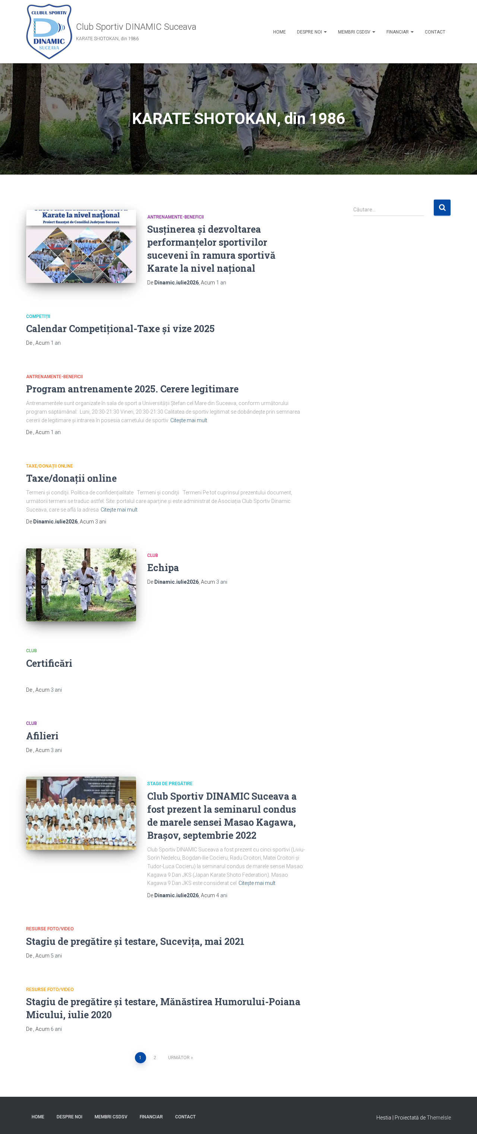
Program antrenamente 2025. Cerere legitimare (132, 389)
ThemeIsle (439, 1118)
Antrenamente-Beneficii (175, 217)
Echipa (163, 567)
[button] (325, 32)
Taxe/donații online (49, 466)
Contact (435, 32)
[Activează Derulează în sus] (462, 1119)
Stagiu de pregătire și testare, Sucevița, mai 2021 (135, 941)
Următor (179, 1057)
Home (279, 32)
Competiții (38, 316)
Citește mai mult (188, 420)
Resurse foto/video (50, 928)
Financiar (398, 32)
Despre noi (310, 32)
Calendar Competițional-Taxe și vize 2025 (120, 328)
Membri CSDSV (355, 32)
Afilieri (42, 736)
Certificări (49, 663)
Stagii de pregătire (170, 783)
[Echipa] (81, 585)
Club (152, 555)
